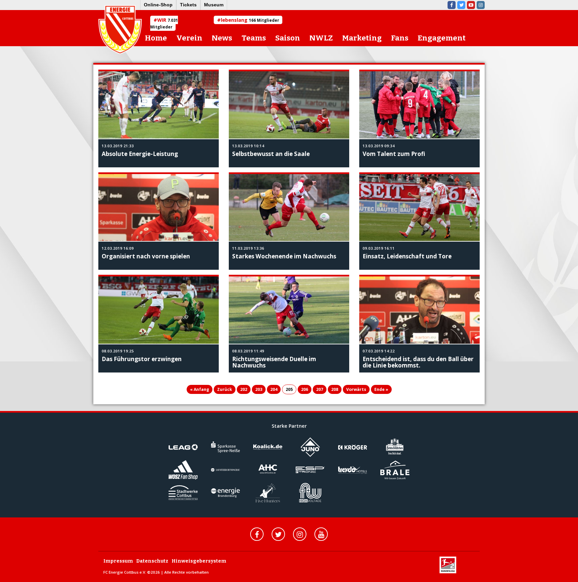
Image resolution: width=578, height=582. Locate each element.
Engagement (442, 38)
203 (258, 389)
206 (304, 389)
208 (334, 389)
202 (243, 389)
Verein (189, 38)
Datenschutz (152, 561)
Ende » (381, 389)
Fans (399, 38)
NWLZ (321, 38)
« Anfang (199, 389)
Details (236, 74)
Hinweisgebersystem (199, 561)
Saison (287, 38)
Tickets (188, 4)
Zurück (224, 389)
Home (156, 38)
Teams (254, 38)
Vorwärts (356, 389)
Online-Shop (158, 4)
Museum (213, 4)
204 (273, 389)
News (222, 38)
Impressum (118, 561)
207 (319, 389)
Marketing (362, 38)
